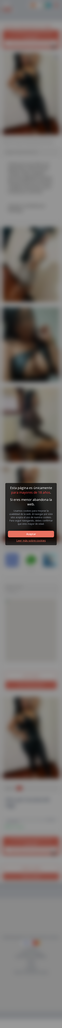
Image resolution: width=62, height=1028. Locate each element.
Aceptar (31, 534)
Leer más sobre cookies (31, 540)
